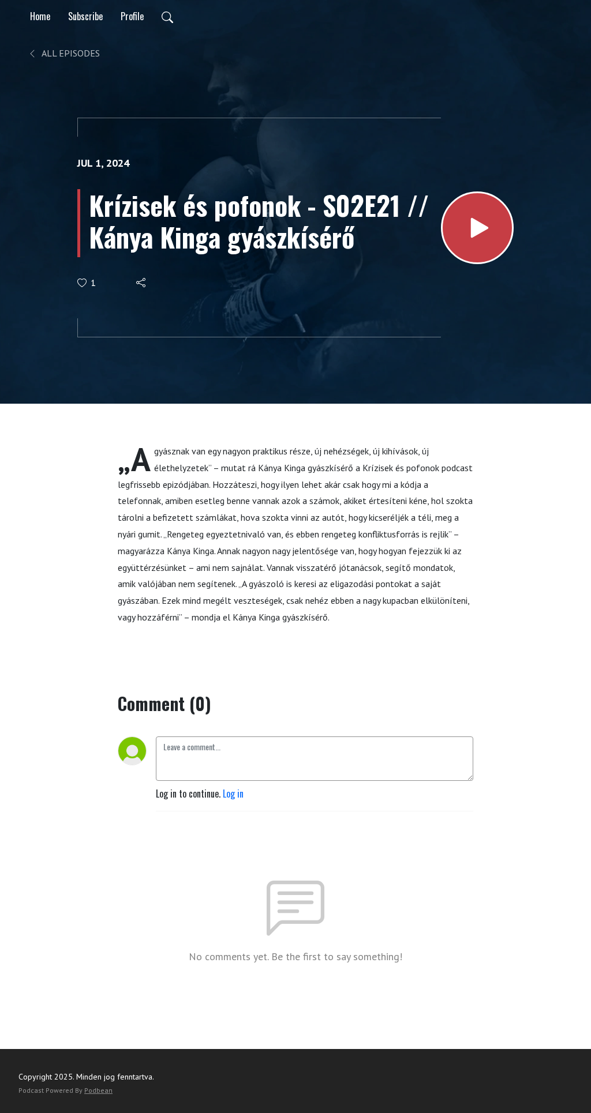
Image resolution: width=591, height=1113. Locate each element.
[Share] (141, 282)
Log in (233, 793)
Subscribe (85, 16)
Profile (132, 16)
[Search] (167, 16)
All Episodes (70, 53)
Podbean (98, 1090)
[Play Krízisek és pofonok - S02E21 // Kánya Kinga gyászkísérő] (477, 227)
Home (40, 16)
